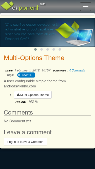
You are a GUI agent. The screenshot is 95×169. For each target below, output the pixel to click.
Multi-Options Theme (34, 94)
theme (26, 74)
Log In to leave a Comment (25, 141)
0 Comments (77, 70)
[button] (35, 49)
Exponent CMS (16, 4)
